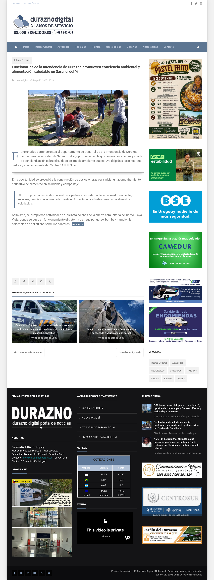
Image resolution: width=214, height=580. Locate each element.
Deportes (132, 46)
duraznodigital (21, 80)
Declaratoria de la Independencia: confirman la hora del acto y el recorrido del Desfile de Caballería (176, 425)
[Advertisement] (78, 249)
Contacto (16, 4)
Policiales (80, 46)
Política (96, 46)
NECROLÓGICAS (31, 4)
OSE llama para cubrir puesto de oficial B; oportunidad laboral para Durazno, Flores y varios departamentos (177, 408)
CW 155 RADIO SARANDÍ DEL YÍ (98, 427)
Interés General (43, 46)
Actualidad (63, 46)
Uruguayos (175, 370)
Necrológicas (113, 46)
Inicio (26, 46)
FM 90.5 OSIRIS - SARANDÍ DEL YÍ (99, 437)
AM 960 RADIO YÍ (90, 417)
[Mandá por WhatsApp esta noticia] (15, 281)
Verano (181, 378)
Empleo (168, 378)
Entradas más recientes (29, 352)
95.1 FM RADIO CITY (92, 408)
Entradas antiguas (128, 352)
